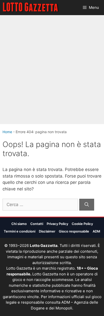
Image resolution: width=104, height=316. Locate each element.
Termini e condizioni (19, 231)
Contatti (36, 224)
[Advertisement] (52, 70)
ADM (96, 231)
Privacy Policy (57, 224)
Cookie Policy (82, 224)
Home (7, 132)
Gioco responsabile (74, 231)
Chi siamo (19, 224)
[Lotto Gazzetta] (31, 7)
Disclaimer (47, 231)
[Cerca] (86, 205)
